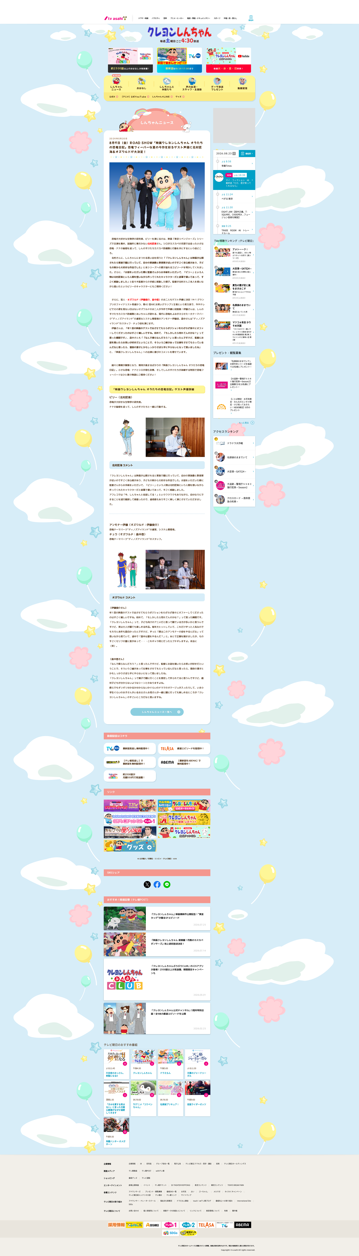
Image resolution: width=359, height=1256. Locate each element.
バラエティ (156, 18)
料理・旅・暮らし (230, 18)
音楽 (165, 18)
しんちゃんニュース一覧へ (157, 711)
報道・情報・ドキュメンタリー (198, 18)
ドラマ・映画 (143, 18)
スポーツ (217, 18)
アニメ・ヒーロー (177, 18)
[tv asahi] (116, 18)
